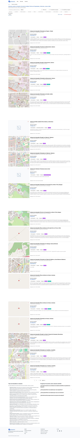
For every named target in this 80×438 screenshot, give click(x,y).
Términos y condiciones (44, 430)
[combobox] (44, 10)
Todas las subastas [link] (14, 4)
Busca (22, 9)
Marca (35, 11)
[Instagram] (61, 431)
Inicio (9, 4)
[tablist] (9, 15)
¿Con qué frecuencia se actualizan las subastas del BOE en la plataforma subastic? (55, 386)
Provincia (10, 11)
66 (40, 380)
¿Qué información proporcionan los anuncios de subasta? (52, 395)
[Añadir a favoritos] (28, 31)
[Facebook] (59, 431)
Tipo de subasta (48, 11)
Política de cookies (43, 433)
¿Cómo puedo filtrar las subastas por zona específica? (51, 389)
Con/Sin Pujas (40, 11)
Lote (61, 11)
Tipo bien (29, 11)
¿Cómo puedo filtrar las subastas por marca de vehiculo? (52, 392)
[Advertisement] (40, 22)
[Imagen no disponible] (18, 127)
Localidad (16, 11)
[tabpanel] (40, 198)
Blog (25, 433)
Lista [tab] (10, 14)
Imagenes (66, 11)
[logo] (11, 1)
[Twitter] (57, 431)
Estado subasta (22, 11)
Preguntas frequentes (27, 430)
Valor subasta (55, 11)
